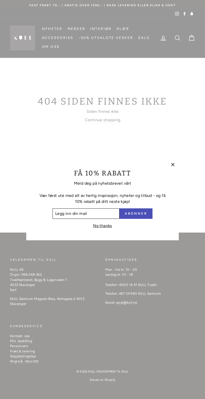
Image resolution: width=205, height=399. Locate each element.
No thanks (102, 225)
